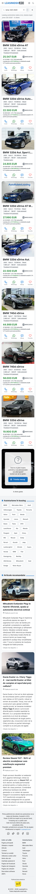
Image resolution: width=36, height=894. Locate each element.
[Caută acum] (27, 10)
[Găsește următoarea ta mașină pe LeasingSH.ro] (14, 3)
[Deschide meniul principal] (3, 3)
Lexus (24, 869)
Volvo (24, 858)
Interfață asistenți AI (8, 861)
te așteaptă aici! (25, 829)
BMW (24, 843)
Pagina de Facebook (8, 863)
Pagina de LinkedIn (8, 869)
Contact (4, 850)
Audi (23, 848)
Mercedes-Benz (27, 845)
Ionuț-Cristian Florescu (18, 884)
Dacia (24, 874)
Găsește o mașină (7, 845)
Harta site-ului (6, 858)
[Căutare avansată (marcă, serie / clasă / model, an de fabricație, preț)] (32, 10)
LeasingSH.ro (23, 889)
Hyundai (25, 866)
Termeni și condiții (7, 853)
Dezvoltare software (8, 871)
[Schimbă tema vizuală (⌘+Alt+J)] (33, 3)
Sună (5, 70)
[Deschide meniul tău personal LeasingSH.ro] (29, 3)
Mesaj (22, 70)
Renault (24, 871)
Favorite (30, 70)
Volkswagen (26, 850)
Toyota (24, 853)
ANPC (4, 874)
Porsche (25, 856)
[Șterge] (23, 9)
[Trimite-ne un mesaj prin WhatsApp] (8, 834)
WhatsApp (14, 70)
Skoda (24, 863)
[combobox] (16, 10)
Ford (23, 861)
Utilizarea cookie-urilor (9, 856)
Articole (4, 848)
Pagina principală (7, 843)
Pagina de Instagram (8, 866)
